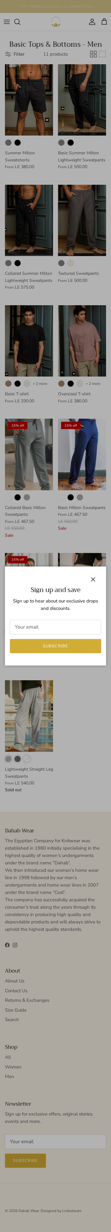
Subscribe (55, 646)
